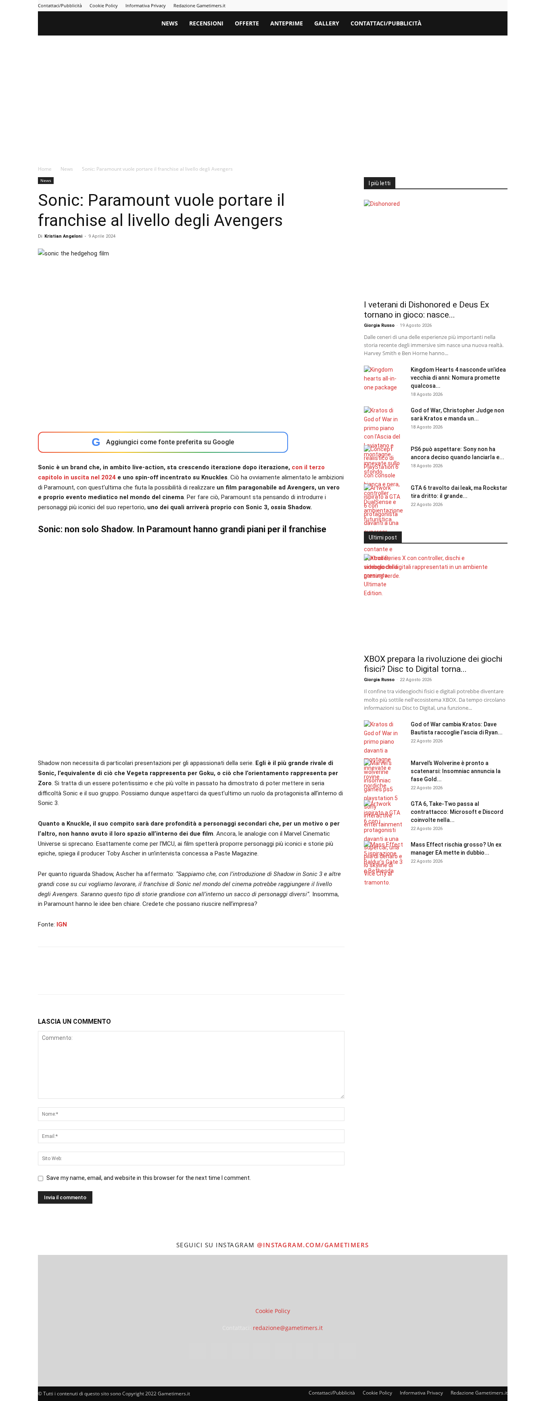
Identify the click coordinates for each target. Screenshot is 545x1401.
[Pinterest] (448, 5)
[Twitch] (475, 5)
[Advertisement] (273, 96)
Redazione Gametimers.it (199, 5)
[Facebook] (408, 5)
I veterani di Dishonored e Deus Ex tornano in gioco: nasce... (426, 310)
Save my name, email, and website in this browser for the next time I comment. (148, 1178)
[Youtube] (501, 5)
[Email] (139, 978)
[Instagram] (422, 5)
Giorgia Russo (379, 325)
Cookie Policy (104, 5)
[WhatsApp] (102, 978)
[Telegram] (461, 5)
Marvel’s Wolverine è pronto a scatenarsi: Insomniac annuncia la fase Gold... (456, 771)
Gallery (326, 23)
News (169, 23)
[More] (176, 978)
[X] (488, 5)
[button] (497, 24)
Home (45, 168)
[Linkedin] (435, 5)
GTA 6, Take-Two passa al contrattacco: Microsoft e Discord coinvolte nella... (457, 812)
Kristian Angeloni (63, 236)
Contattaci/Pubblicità (60, 5)
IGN (61, 924)
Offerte (247, 23)
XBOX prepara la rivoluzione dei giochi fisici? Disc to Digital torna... (433, 664)
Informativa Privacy (145, 5)
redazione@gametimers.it (288, 1328)
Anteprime (286, 23)
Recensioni (206, 23)
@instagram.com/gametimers (313, 1245)
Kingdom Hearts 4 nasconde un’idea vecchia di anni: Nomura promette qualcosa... (458, 377)
